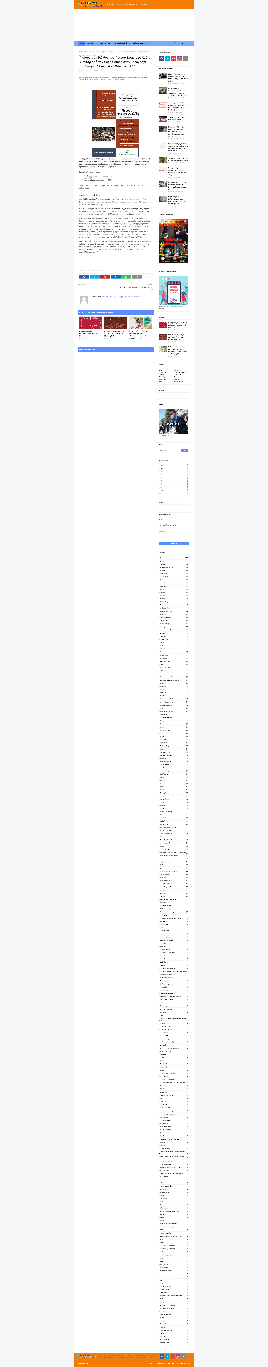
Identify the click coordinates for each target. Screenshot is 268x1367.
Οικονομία (177, 374)
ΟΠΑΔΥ (174, 749)
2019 (174, 487)
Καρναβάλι (174, 1057)
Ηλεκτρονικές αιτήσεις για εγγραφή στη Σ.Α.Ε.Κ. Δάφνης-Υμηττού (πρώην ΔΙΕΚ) (177, 171)
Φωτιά (174, 1098)
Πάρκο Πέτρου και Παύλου (174, 827)
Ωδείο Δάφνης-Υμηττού (174, 984)
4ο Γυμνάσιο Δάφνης (174, 1111)
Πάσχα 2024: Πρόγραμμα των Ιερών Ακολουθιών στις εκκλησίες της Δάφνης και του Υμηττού (178, 147)
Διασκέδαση (174, 743)
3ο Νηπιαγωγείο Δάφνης (174, 1079)
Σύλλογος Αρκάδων (174, 884)
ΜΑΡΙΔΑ (174, 777)
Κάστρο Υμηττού (174, 890)
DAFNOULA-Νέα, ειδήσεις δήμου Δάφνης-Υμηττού (121, 297)
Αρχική (111, 4)
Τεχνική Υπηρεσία (174, 1233)
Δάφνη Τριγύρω (179, 381)
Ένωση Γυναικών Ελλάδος (174, 993)
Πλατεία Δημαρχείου (174, 711)
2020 (174, 484)
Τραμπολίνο (174, 1324)
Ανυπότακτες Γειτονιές (174, 940)
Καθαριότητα (174, 655)
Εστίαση (174, 808)
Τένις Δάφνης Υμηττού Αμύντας (174, 1139)
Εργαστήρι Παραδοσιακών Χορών (174, 918)
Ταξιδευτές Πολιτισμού (174, 1095)
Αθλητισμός (162, 379)
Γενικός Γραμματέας (174, 1186)
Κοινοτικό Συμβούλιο (174, 702)
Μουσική (174, 796)
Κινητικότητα (174, 1006)
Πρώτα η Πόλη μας (174, 811)
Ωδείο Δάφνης (174, 1142)
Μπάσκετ (174, 583)
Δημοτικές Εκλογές (174, 630)
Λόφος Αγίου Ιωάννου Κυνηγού (174, 1211)
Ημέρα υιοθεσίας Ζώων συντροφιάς (174, 1296)
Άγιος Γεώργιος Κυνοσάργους (174, 899)
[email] (189, 43)
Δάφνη (161, 370)
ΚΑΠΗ (174, 708)
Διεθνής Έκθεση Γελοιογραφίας (174, 1048)
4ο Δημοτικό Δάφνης (174, 1161)
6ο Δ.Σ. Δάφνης (174, 1170)
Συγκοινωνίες (174, 1067)
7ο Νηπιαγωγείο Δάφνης (174, 1114)
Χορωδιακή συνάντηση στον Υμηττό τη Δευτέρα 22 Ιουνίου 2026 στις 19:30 (114, 333)
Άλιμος (174, 1180)
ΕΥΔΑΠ (174, 1195)
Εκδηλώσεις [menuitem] (91, 43)
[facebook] (175, 43)
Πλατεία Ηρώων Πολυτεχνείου (174, 1223)
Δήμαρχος (174, 633)
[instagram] (186, 43)
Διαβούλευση (174, 962)
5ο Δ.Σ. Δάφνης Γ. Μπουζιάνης (174, 871)
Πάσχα (174, 786)
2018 (174, 490)
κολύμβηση (174, 1104)
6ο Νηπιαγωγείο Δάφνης (174, 1255)
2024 (174, 471)
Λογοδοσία (174, 818)
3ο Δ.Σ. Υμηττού (174, 1076)
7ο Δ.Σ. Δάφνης (174, 959)
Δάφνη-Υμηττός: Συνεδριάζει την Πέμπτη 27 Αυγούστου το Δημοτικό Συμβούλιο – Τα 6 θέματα (177, 92)
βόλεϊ (174, 1239)
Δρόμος (174, 683)
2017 (174, 493)
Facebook (97, 79)
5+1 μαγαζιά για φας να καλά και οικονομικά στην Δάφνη (178, 159)
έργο (174, 927)
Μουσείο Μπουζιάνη (174, 755)
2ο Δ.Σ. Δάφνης (174, 849)
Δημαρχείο (174, 1045)
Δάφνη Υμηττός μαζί (174, 887)
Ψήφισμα (174, 946)
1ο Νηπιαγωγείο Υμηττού (174, 952)
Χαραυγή (174, 846)
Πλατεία (174, 724)
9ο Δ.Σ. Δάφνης (174, 990)
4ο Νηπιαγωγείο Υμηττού (174, 1164)
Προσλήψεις (163, 377)
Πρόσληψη (174, 658)
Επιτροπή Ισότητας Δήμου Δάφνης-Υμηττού (174, 971)
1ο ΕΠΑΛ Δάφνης (174, 949)
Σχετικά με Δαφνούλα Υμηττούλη (127, 4)
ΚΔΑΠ (174, 865)
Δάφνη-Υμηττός (174, 1189)
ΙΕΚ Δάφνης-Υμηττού (174, 909)
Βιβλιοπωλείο (174, 1267)
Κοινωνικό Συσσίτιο (174, 1009)
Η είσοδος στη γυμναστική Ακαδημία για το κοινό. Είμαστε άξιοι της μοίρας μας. (177, 185)
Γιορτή (174, 642)
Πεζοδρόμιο (174, 758)
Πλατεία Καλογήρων (174, 880)
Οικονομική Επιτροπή (174, 611)
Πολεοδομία (174, 981)
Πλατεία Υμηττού (174, 815)
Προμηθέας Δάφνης (174, 1129)
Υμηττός (100, 270)
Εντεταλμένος (174, 1198)
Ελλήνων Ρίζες (174, 1054)
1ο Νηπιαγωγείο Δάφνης (174, 1245)
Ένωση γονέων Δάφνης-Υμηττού (174, 680)
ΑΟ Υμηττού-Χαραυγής (174, 1042)
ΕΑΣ (174, 1280)
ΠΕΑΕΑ (174, 1317)
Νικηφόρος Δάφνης (174, 1314)
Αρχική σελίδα (83, 52)
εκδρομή (174, 896)
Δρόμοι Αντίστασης (174, 1051)
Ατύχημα (174, 780)
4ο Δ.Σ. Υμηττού (174, 956)
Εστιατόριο (174, 943)
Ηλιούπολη (174, 686)
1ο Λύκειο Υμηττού (174, 934)
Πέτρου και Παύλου (174, 830)
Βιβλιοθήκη (174, 902)
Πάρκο (174, 589)
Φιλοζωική (174, 689)
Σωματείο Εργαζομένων (174, 843)
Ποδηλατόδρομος (174, 1064)
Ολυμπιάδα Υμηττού (174, 924)
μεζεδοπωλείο (174, 1339)
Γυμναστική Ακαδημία (174, 833)
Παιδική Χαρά (174, 821)
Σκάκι (174, 1015)
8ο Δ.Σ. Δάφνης (174, 1176)
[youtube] (182, 43)
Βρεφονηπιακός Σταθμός (174, 699)
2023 (174, 474)
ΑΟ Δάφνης (174, 614)
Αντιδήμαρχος (174, 774)
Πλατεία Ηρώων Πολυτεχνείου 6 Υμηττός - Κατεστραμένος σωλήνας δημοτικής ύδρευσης (177, 200)
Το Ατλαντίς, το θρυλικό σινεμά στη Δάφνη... (176, 118)
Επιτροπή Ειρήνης (174, 1286)
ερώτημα (174, 1336)
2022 (174, 478)
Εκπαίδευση (163, 372)
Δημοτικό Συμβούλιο (180, 372)
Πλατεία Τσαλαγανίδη (174, 978)
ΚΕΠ (174, 837)
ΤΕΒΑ (174, 1230)
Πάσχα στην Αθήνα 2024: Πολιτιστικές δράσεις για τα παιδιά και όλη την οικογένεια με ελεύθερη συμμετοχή (178, 131)
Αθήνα (174, 674)
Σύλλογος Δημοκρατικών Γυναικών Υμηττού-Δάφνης (173, 1019)
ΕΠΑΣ (174, 1283)
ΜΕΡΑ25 (174, 1061)
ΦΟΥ (174, 645)
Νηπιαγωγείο (174, 921)
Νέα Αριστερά (174, 1220)
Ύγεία (174, 1261)
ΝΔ (174, 783)
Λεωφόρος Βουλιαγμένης (173, 974)
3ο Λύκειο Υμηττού (174, 1108)
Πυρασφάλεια (174, 793)
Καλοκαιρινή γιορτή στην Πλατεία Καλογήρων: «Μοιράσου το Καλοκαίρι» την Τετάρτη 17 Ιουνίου (140, 334)
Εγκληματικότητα (174, 617)
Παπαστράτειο (174, 1123)
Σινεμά (174, 664)
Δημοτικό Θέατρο (174, 905)
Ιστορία (174, 649)
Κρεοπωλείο (174, 1311)
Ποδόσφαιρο (174, 824)
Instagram (116, 79)
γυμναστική (174, 1101)
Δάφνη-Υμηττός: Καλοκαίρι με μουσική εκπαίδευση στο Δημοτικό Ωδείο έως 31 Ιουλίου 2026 (178, 106)
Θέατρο (174, 652)
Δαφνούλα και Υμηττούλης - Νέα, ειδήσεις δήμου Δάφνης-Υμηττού (109, 1363)
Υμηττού (174, 1327)
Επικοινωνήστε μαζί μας (183, 1363)
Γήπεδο (174, 1003)
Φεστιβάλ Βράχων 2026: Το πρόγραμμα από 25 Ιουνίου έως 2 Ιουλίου (90, 333)
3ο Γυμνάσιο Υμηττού (174, 1039)
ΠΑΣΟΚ (174, 736)
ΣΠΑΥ (174, 858)
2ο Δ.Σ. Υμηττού (174, 1035)
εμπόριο (174, 1023)
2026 (174, 465)
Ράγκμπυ (174, 1133)
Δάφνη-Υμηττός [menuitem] (105, 43)
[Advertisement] (134, 25)
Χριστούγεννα (174, 639)
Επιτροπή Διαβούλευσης (174, 968)
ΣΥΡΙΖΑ (174, 670)
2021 (174, 481)
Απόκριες (174, 805)
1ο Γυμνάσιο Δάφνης (174, 1026)
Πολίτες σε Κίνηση (174, 608)
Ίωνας (174, 1258)
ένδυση (174, 1333)
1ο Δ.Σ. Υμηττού (174, 1032)
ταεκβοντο (174, 1145)
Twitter (122, 79)
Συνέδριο (174, 1321)
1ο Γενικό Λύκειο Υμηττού (174, 1073)
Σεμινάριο (174, 1136)
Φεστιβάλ (174, 893)
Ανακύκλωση (174, 714)
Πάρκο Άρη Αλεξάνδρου (174, 840)
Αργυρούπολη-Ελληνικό (174, 999)
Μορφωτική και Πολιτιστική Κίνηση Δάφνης (174, 852)
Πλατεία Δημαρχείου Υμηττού (173, 855)
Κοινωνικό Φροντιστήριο (174, 912)
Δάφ (174, 1277)
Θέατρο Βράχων (174, 602)
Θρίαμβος (174, 1086)
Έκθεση (174, 802)
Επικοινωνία (144, 4)
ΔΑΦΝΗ (174, 1274)
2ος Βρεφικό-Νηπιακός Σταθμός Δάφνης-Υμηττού (173, 1152)
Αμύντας (174, 595)
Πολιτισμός (92, 270)
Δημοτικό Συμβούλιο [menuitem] (121, 43)
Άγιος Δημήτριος (174, 661)
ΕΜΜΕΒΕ (174, 965)
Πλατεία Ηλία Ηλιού (174, 1126)
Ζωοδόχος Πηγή (174, 752)
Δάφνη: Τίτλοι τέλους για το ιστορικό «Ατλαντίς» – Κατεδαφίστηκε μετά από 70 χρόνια (178, 77)
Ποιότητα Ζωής (174, 746)
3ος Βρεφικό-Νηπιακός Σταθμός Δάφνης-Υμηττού (173, 1157)
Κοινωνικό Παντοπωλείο (174, 1305)
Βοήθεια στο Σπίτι (174, 1270)
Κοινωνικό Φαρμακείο (174, 1308)
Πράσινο (174, 790)
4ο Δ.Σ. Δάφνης (174, 987)
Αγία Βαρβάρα (174, 764)
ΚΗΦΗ (174, 1089)
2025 (174, 468)
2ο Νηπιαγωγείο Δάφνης (174, 1249)
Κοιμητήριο (174, 1302)
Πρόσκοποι (174, 1012)
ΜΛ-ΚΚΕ (174, 1217)
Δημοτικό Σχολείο (174, 1192)
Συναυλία (174, 727)
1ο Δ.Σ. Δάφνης (174, 915)
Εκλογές (161, 374)
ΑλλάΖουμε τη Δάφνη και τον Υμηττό (174, 996)
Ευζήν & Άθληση (174, 862)
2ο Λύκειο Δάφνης (174, 1148)
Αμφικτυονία (174, 1264)
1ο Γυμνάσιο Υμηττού (174, 1029)
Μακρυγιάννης (174, 799)
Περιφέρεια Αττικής (174, 705)
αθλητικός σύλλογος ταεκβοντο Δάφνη (174, 1236)
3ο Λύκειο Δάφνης (174, 937)
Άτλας (174, 1183)
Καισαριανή (174, 1205)
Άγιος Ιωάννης (174, 771)
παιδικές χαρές (174, 1343)
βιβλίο (174, 1070)
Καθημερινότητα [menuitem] (138, 43)
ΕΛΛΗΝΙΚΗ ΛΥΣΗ (174, 1117)
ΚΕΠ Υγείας (174, 721)
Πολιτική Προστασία (174, 677)
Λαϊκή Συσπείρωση (174, 667)
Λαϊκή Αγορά (174, 1208)
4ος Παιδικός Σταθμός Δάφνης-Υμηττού (174, 1167)
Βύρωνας (174, 598)
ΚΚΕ (174, 733)
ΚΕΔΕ (174, 1299)
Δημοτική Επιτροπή (174, 717)
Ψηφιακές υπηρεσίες (174, 1330)
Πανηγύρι (174, 692)
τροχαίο (174, 1242)
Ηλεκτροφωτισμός (174, 761)
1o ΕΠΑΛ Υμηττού (174, 931)
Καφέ (174, 868)
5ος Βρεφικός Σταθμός (174, 1252)
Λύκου (174, 1214)
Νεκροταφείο (174, 1092)
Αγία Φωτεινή (174, 768)
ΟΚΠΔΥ (174, 696)
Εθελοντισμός (174, 620)
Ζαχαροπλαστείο (174, 1120)
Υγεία (160, 381)
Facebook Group (106, 79)
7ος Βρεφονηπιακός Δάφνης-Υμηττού (174, 1173)
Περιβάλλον (174, 877)
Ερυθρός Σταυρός (174, 1289)
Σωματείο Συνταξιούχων (174, 1227)
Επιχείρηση (174, 739)
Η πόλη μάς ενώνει (174, 730)
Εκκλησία (177, 379)
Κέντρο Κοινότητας (174, 874)
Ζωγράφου (174, 1292)
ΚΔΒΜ (174, 1202)
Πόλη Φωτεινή (174, 623)
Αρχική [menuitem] (81, 43)
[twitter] (179, 43)
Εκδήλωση (91, 52)
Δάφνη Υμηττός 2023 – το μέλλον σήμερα (174, 1082)
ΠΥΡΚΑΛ (174, 570)
